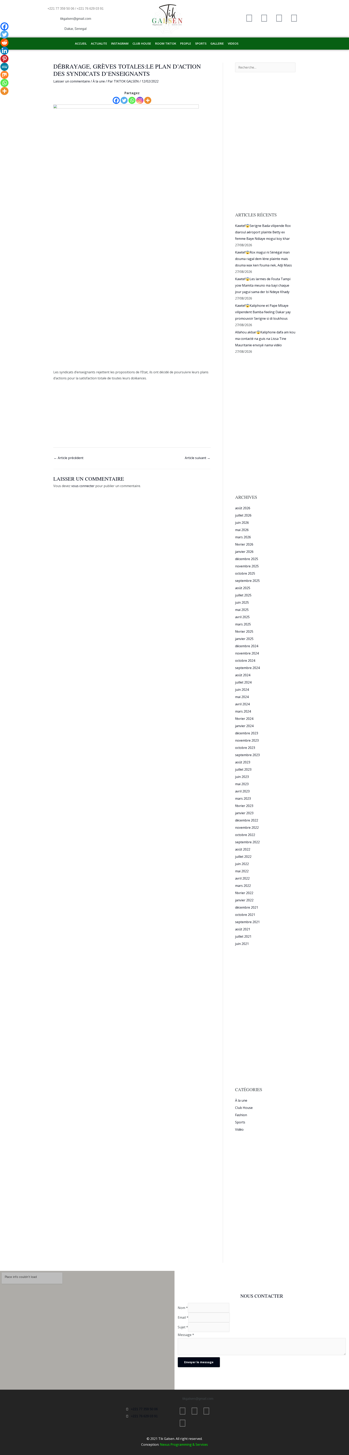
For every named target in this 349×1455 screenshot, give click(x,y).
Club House (244, 1107)
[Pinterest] (4, 59)
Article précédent (68, 458)
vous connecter (83, 486)
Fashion (241, 1115)
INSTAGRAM (119, 43)
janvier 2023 (244, 813)
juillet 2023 (243, 769)
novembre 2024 (247, 653)
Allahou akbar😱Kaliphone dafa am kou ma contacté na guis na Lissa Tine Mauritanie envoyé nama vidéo (265, 338)
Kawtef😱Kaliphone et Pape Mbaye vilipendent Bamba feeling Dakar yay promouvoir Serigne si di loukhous (263, 312)
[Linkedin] (4, 51)
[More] (147, 100)
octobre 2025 (245, 573)
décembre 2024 (246, 646)
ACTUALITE (99, 43)
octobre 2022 (245, 835)
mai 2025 (242, 609)
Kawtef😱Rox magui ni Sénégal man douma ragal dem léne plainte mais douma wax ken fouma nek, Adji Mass (263, 258)
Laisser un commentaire (71, 81)
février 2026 (244, 544)
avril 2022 (242, 878)
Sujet (183, 1327)
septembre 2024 (247, 668)
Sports (240, 1122)
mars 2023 (243, 798)
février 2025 (244, 631)
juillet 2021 (243, 936)
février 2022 (244, 893)
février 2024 (244, 718)
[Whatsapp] (132, 100)
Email (183, 1317)
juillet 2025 (243, 595)
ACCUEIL (81, 43)
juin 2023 (242, 776)
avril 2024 (242, 704)
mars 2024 (243, 711)
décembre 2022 (246, 820)
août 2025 (242, 588)
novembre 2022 (247, 827)
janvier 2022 (244, 900)
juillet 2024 (243, 682)
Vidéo (239, 1129)
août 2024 (242, 675)
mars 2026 (243, 537)
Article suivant (197, 458)
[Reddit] (4, 43)
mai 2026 (242, 530)
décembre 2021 (246, 907)
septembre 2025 (247, 580)
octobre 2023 (245, 747)
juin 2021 (242, 943)
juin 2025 (242, 602)
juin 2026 (242, 522)
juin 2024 (242, 689)
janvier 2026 (244, 551)
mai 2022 (242, 871)
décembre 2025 (246, 559)
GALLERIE (217, 43)
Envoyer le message (198, 1362)
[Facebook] (116, 100)
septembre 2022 (247, 842)
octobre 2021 (245, 914)
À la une (99, 81)
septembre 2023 (247, 755)
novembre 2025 (247, 566)
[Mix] (4, 75)
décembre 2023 (246, 733)
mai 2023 (242, 784)
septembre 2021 (247, 922)
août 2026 (242, 508)
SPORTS (200, 43)
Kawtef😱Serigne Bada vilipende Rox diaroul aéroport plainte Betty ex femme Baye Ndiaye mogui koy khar (263, 232)
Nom (183, 1308)
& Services (200, 1444)
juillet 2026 (243, 515)
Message (186, 1335)
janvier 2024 (244, 726)
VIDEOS (233, 43)
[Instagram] (139, 100)
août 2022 (242, 849)
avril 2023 (242, 791)
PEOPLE (185, 43)
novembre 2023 (247, 740)
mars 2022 (243, 885)
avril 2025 (242, 617)
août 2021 (242, 929)
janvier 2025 (244, 639)
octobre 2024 (245, 660)
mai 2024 (242, 697)
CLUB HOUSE (141, 43)
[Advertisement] (132, 339)
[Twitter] (124, 100)
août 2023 (242, 762)
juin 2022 (242, 864)
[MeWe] (4, 67)
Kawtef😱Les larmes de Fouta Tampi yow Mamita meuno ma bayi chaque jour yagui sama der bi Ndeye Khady (262, 285)
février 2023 (244, 806)
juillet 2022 (243, 856)
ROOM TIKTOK (165, 43)
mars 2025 (243, 624)
